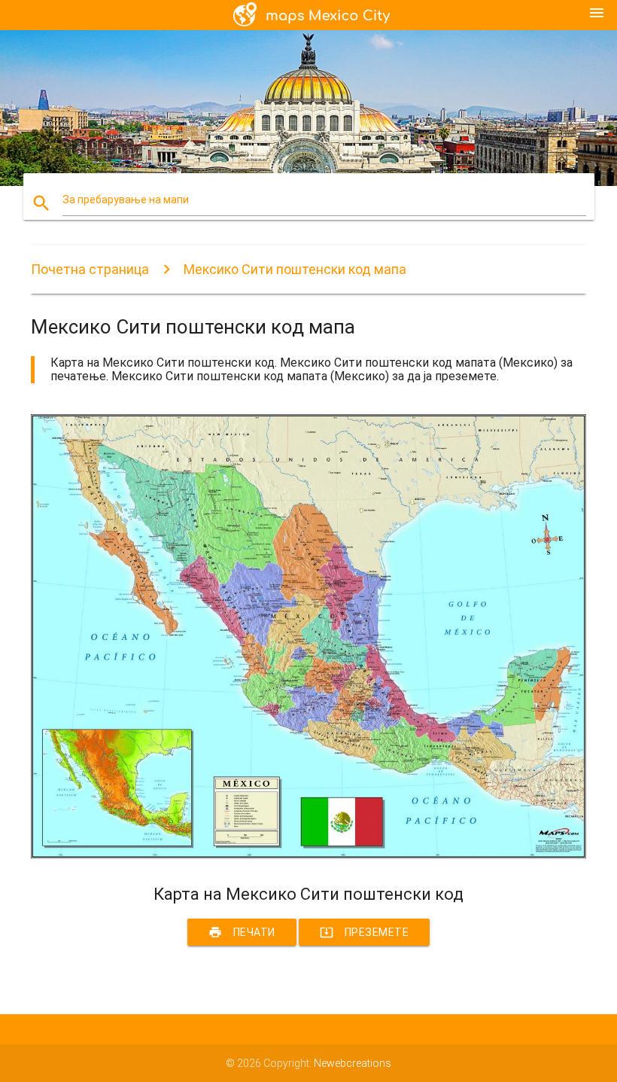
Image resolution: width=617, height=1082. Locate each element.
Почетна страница (90, 269)
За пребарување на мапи (125, 200)
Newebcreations (352, 1063)
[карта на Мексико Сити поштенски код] (308, 858)
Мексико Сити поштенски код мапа (295, 269)
